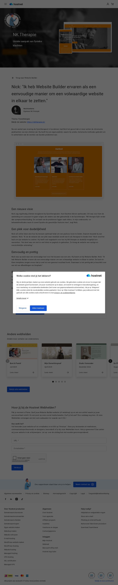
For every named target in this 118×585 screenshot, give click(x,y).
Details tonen (21, 298)
